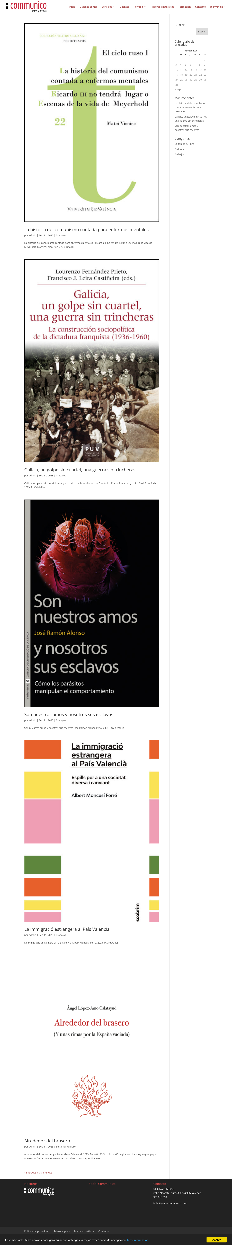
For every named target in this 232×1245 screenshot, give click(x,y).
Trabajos (61, 235)
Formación (185, 7)
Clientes (124, 7)
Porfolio (138, 7)
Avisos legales (62, 1231)
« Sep (178, 89)
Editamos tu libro (66, 1146)
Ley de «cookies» (84, 1231)
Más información (137, 1240)
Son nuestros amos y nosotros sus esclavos (68, 714)
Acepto (216, 1240)
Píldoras (179, 149)
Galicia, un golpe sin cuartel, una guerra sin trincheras (79, 470)
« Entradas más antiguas (38, 1172)
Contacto (200, 7)
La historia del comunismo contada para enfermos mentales (86, 229)
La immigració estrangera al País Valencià (66, 929)
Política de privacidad (36, 1231)
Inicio (72, 7)
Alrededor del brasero (47, 1141)
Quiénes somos (88, 7)
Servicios (107, 7)
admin (32, 235)
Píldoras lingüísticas (162, 7)
